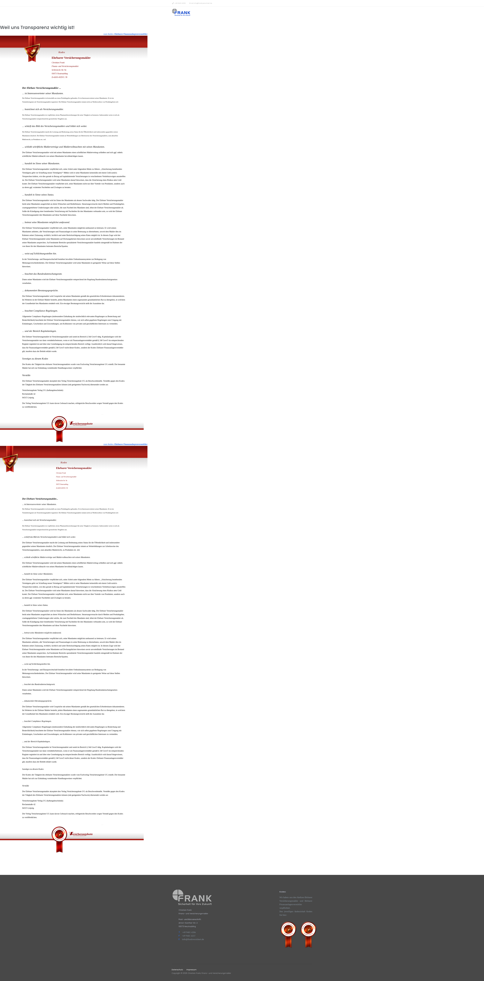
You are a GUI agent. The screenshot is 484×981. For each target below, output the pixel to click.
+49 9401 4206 (180, 3)
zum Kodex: (125, 34)
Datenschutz (177, 969)
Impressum (191, 969)
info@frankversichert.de (203, 3)
